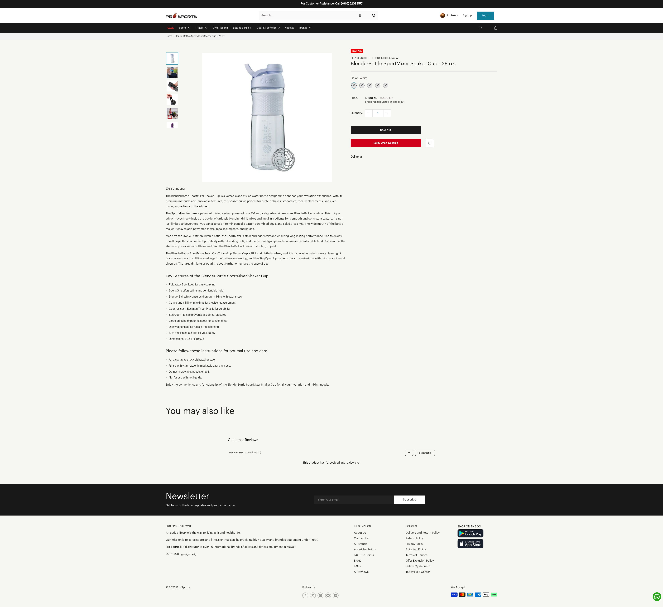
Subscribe (409, 499)
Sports (182, 28)
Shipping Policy (416, 549)
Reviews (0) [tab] (236, 452)
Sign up (467, 15)
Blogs (357, 560)
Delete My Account (418, 566)
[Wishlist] (480, 28)
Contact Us (361, 538)
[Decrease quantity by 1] (368, 113)
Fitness (199, 28)
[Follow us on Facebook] (305, 595)
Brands (303, 28)
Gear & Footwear (266, 28)
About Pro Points (365, 549)
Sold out (385, 130)
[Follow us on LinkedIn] (336, 595)
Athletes (289, 28)
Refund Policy (415, 538)
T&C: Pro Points (364, 555)
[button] (360, 15)
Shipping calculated (377, 102)
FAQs (357, 566)
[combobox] (314, 15)
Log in (485, 15)
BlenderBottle (360, 58)
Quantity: (357, 112)
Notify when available (385, 143)
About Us (360, 532)
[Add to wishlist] (430, 143)
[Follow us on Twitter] (313, 595)
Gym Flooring (220, 28)
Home (169, 36)
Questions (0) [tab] (253, 452)
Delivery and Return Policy (423, 532)
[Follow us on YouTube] (328, 595)
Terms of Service (416, 555)
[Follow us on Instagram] (320, 595)
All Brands (360, 544)
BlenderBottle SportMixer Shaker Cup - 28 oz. (200, 36)
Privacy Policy (414, 544)
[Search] (373, 15)
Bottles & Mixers (242, 28)
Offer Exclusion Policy (420, 560)
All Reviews (361, 572)
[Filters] (409, 453)
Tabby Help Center (418, 572)
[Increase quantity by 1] (387, 113)
